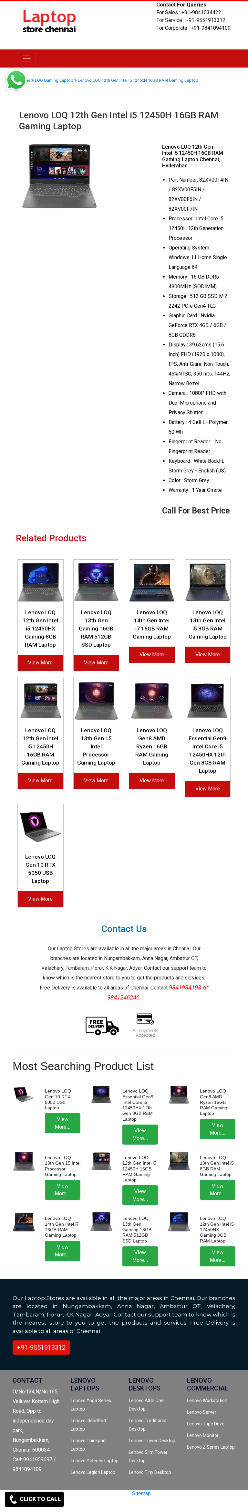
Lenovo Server (201, 1412)
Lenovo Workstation (207, 1400)
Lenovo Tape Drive (205, 1423)
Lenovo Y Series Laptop (95, 1460)
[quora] (73, 1504)
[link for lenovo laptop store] (49, 25)
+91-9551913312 (41, 1347)
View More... (62, 1123)
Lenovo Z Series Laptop (211, 1447)
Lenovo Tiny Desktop (150, 1472)
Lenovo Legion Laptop (93, 1472)
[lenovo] (27, 58)
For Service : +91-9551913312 (190, 20)
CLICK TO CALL (39, 1499)
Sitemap (141, 1493)
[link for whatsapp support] (16, 81)
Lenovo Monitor (203, 1435)
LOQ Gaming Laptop (54, 80)
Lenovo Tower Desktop (152, 1440)
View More (40, 663)
